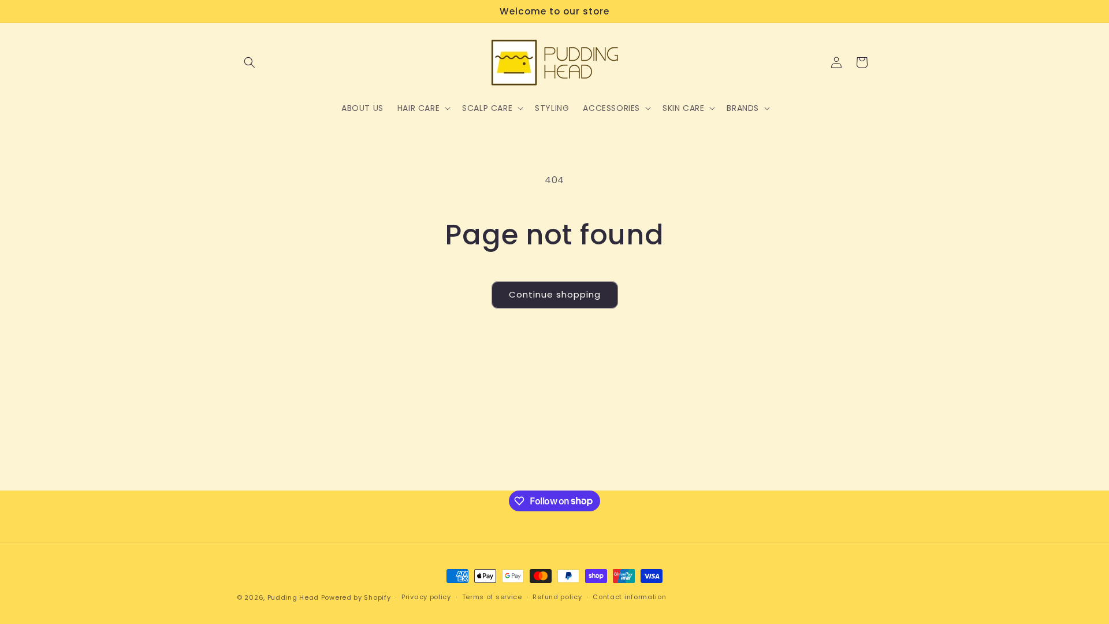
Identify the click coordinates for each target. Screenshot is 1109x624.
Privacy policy (426, 596)
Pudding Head (293, 597)
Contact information (629, 596)
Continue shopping (555, 294)
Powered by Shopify (356, 597)
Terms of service (492, 596)
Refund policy (557, 596)
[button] (249, 62)
